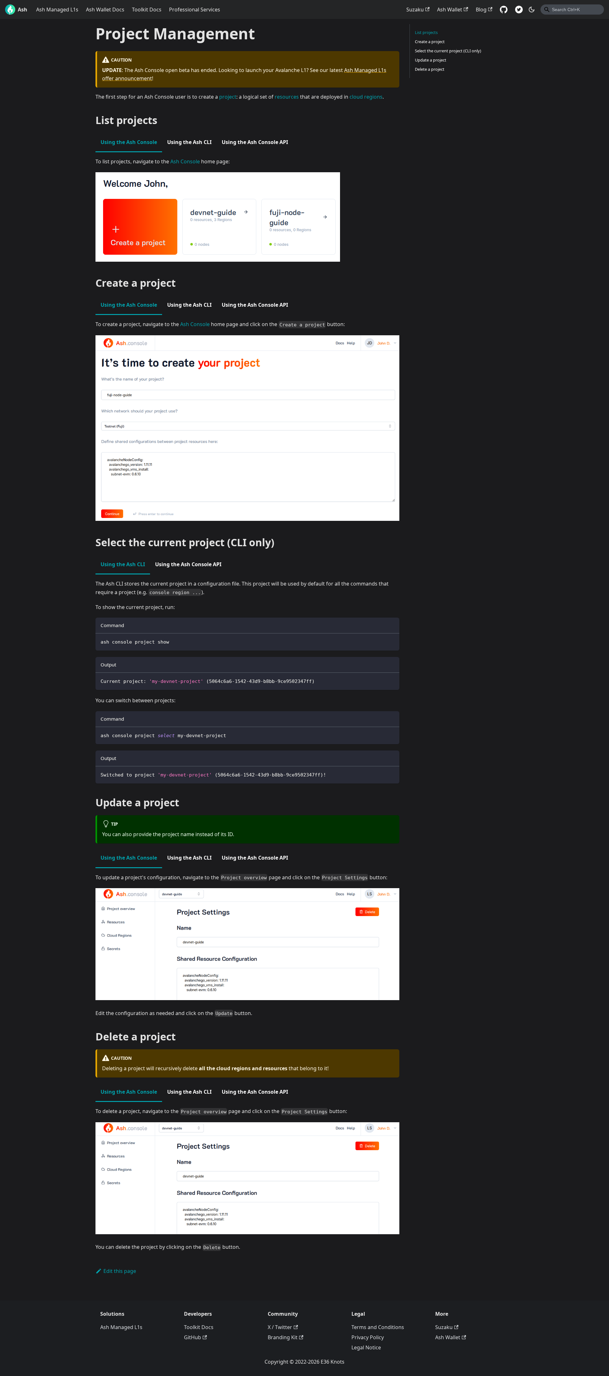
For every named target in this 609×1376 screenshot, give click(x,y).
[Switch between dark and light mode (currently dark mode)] (532, 9)
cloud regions (366, 96)
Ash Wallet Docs (105, 9)
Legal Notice (366, 1347)
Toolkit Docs (146, 9)
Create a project (430, 41)
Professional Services (194, 9)
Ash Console (185, 161)
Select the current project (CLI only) (448, 51)
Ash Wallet (449, 9)
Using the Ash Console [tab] (129, 142)
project (227, 96)
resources (287, 96)
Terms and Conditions (377, 1327)
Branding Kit (283, 1337)
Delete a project (429, 69)
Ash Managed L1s (57, 9)
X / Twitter (280, 1327)
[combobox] (572, 9)
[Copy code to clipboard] (391, 641)
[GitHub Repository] (503, 9)
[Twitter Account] (519, 9)
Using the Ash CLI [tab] (189, 142)
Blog (481, 9)
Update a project (430, 60)
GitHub (192, 1337)
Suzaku (415, 9)
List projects (426, 32)
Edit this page (119, 1271)
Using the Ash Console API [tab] (255, 142)
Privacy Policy (367, 1337)
